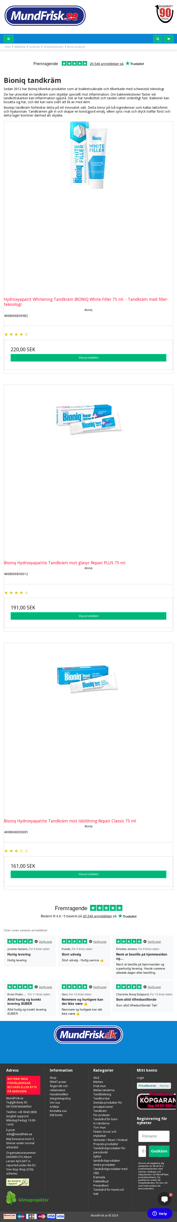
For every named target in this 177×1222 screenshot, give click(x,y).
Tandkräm (100, 1111)
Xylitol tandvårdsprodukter (106, 1159)
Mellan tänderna (104, 1090)
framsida (99, 1177)
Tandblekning (102, 1094)
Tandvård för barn (105, 1119)
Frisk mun (99, 1086)
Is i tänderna (101, 1123)
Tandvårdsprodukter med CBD (110, 1171)
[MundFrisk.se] (45, 15)
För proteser (101, 1115)
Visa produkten (89, 358)
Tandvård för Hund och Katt (108, 1192)
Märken (98, 1082)
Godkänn (159, 1151)
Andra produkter (104, 1165)
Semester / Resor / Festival (110, 1140)
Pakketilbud (101, 1181)
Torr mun (99, 1127)
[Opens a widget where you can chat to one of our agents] (159, 1214)
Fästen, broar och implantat (104, 1134)
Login (140, 1078)
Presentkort (101, 1185)
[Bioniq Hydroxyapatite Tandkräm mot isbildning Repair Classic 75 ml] (88, 727)
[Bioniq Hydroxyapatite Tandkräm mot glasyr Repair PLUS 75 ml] (88, 469)
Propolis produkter (105, 1144)
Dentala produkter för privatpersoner (107, 1105)
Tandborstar (101, 1098)
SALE (96, 1078)
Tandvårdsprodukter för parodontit (109, 1150)
